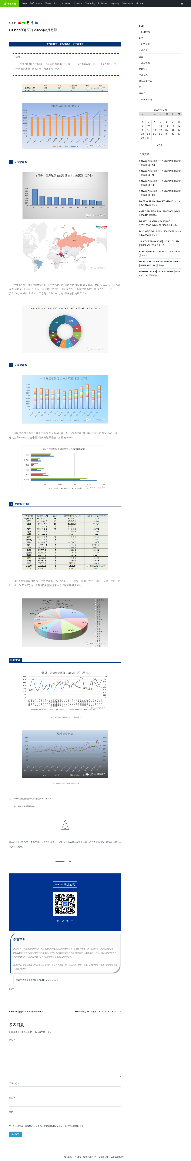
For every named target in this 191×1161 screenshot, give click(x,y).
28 (172, 134)
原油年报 (145, 62)
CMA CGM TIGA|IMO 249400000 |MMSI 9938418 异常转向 (160, 213)
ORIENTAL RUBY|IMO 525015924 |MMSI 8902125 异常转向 (160, 273)
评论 (12, 1039)
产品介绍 (143, 50)
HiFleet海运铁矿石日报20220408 (27, 1011)
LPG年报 (145, 44)
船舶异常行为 (145, 81)
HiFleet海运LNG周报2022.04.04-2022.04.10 (97, 1011)
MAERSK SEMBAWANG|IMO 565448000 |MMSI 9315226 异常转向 (159, 263)
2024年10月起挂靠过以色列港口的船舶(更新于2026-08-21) (160, 173)
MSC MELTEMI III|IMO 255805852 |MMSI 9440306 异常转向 (160, 233)
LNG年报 (145, 32)
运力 (141, 87)
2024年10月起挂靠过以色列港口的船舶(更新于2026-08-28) (160, 163)
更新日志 (143, 75)
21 (173, 130)
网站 (11, 1112)
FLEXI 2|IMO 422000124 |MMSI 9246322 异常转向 (160, 253)
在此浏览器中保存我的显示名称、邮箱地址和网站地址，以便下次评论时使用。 (49, 1126)
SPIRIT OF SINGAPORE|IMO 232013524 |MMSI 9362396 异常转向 (159, 243)
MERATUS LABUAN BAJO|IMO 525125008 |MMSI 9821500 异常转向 (158, 223)
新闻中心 (143, 68)
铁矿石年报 (146, 99)
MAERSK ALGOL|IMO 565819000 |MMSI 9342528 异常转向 (159, 203)
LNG (141, 26)
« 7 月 (159, 145)
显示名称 (14, 1083)
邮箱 (12, 1097)
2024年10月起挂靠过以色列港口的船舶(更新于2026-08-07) (160, 193)
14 (173, 125)
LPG (141, 38)
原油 (141, 56)
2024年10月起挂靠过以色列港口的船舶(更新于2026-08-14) (160, 183)
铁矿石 (142, 93)
